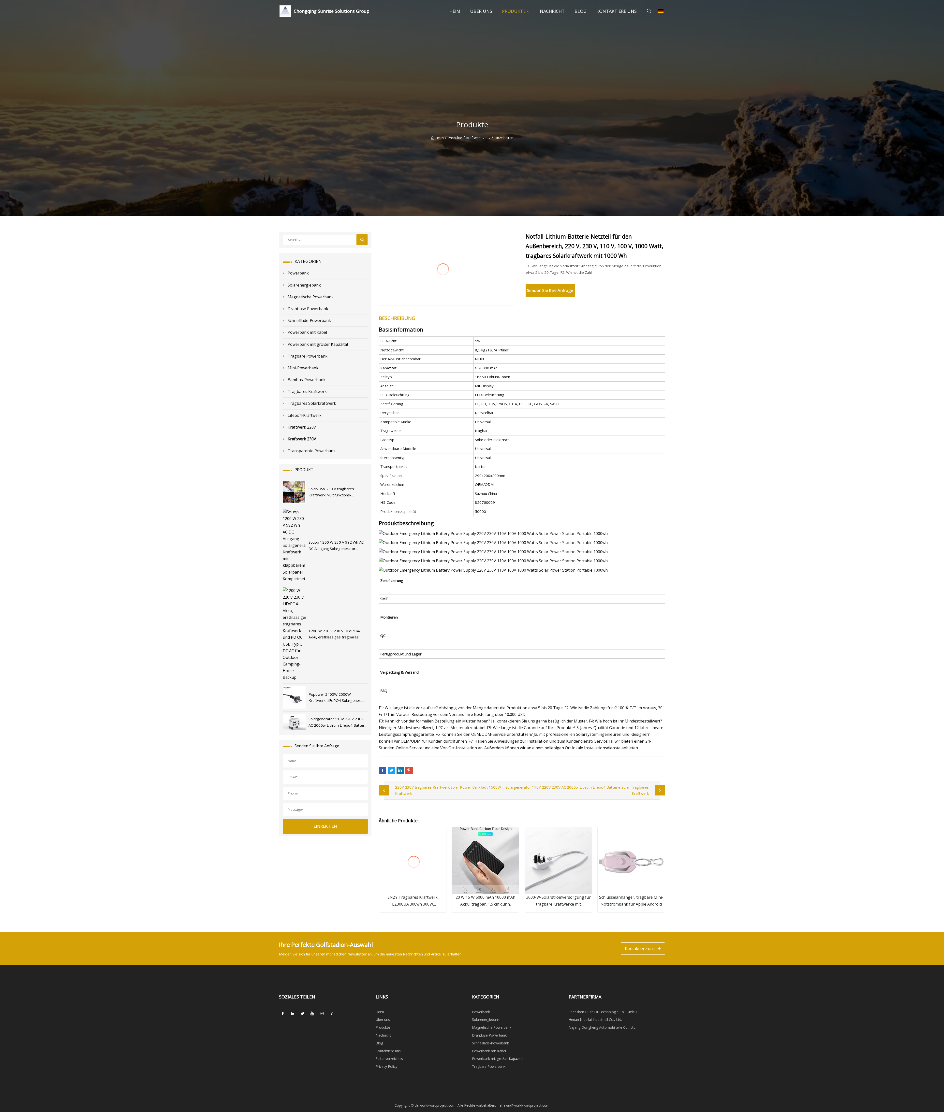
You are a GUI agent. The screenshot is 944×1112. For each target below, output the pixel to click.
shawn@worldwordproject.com (524, 1105)
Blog (581, 11)
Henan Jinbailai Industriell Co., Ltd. (595, 1019)
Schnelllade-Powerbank (309, 320)
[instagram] (322, 1013)
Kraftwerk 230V (478, 137)
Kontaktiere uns (616, 11)
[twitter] (302, 1013)
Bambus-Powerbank (306, 379)
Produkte (514, 11)
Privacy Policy (386, 1066)
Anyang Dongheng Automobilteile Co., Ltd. (602, 1027)
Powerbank (298, 273)
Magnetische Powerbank (311, 297)
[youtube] (312, 1013)
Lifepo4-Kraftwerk (305, 415)
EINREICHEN (325, 826)
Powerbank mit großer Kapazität (318, 344)
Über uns (481, 11)
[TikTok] (332, 1013)
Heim (454, 11)
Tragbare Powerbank (307, 356)
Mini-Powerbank (303, 368)
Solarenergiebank (304, 285)
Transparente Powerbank (312, 450)
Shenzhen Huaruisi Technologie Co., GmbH (603, 1012)
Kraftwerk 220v (302, 427)
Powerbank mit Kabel (307, 332)
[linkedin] (292, 1013)
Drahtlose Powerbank (308, 308)
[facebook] (282, 1013)
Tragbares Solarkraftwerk (312, 403)
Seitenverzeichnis (389, 1058)
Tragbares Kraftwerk (307, 391)
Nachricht (552, 11)
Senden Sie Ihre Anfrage (550, 290)
